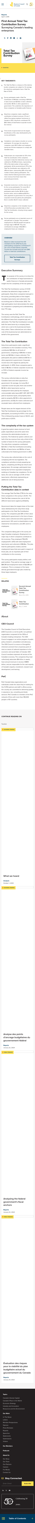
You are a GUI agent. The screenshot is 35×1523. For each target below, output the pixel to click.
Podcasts (6, 1450)
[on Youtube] (9, 1490)
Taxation (5, 67)
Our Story (6, 1459)
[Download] (17, 38)
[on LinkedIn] (10, 38)
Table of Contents (17, 1518)
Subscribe (27, 1483)
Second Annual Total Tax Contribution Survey (25, 589)
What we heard (11, 876)
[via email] (14, 38)
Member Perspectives (10, 1422)
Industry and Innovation (11, 1406)
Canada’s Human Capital (11, 1398)
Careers (5, 1467)
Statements (7, 1436)
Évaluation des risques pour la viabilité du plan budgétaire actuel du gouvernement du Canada (17, 1368)
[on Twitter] (4, 38)
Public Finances (8, 1052)
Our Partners (7, 1464)
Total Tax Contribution (24, 602)
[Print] (20, 38)
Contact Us (6, 1472)
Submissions (7, 1439)
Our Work (6, 1413)
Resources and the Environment (14, 1409)
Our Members (8, 1446)
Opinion (5, 1425)
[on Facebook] (7, 38)
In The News (7, 1417)
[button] (2, 4)
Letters (5, 1420)
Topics (5, 1394)
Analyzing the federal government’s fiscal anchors (14, 1202)
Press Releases (8, 1428)
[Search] (27, 4)
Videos (5, 1441)
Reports (4, 15)
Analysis (6, 881)
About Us (6, 1455)
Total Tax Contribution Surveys (17, 258)
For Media (6, 1470)
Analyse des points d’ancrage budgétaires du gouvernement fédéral (16, 1037)
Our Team (6, 1461)
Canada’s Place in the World (12, 1401)
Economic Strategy (9, 729)
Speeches (6, 1433)
